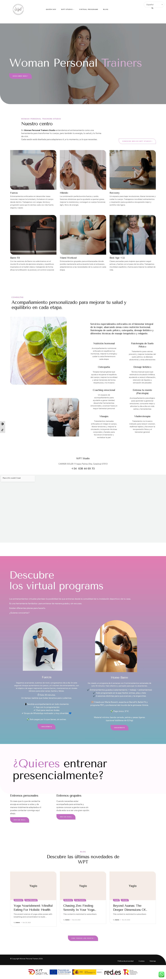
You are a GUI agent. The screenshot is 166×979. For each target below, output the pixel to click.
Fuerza (46, 677)
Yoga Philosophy (31, 900)
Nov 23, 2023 (27, 922)
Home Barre (119, 677)
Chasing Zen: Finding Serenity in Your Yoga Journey (78, 910)
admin (18, 922)
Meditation (18, 900)
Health (116, 900)
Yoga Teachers (80, 900)
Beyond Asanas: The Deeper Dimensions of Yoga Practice (129, 910)
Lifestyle (125, 900)
